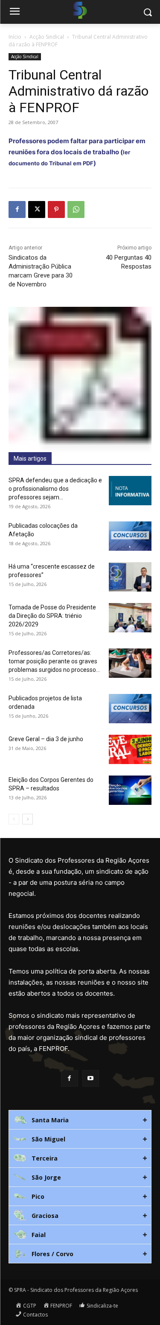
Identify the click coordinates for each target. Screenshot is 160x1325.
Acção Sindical (46, 36)
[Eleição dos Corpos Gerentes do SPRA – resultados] (130, 790)
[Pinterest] (56, 209)
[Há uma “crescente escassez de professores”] (130, 577)
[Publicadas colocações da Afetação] (130, 536)
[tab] (80, 1120)
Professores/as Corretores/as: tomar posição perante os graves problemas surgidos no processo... (54, 661)
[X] (36, 209)
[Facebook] (17, 209)
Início (15, 36)
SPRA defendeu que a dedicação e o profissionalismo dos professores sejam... (55, 489)
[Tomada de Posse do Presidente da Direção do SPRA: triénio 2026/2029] (130, 617)
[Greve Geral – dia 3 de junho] (130, 749)
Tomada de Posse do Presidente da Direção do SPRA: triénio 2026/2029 (52, 616)
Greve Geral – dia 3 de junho (46, 739)
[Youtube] (90, 1078)
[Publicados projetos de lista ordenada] (130, 708)
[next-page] (27, 819)
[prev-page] (14, 819)
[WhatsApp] (75, 209)
